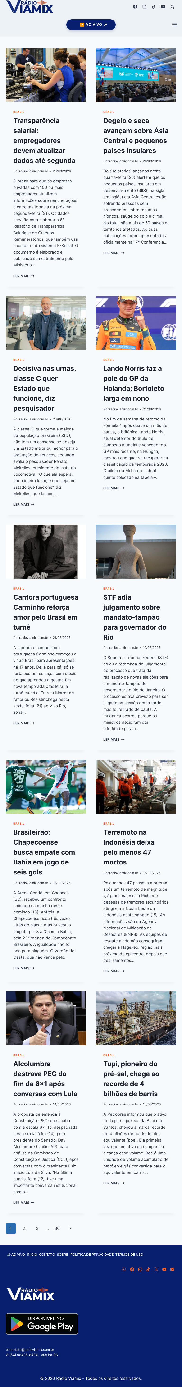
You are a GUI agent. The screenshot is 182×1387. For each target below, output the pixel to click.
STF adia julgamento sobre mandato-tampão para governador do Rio (134, 617)
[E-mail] (172, 1269)
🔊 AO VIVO (16, 1254)
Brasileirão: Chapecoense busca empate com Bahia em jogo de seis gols (44, 852)
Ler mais (23, 276)
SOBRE (62, 1254)
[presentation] (46, 75)
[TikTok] (154, 6)
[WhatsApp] (124, 1269)
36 (57, 1228)
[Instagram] (145, 6)
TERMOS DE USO (129, 1254)
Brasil (18, 112)
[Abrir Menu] (175, 24)
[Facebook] (135, 6)
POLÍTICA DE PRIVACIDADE (92, 1254)
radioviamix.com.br (33, 171)
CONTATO (47, 1254)
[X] (172, 6)
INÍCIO (32, 1254)
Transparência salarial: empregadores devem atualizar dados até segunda (44, 141)
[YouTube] (163, 6)
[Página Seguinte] (70, 1228)
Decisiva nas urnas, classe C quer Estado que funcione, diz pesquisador (44, 388)
